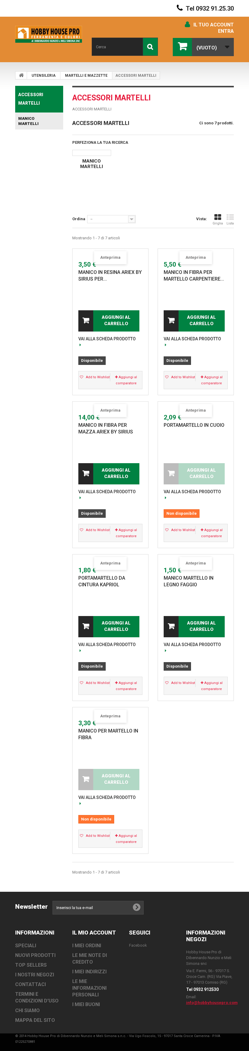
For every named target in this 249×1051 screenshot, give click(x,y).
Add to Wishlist (97, 377)
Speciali (25, 945)
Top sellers (31, 965)
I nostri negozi (34, 975)
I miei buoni (86, 1004)
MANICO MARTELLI (28, 121)
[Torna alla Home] (21, 75)
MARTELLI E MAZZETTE (86, 75)
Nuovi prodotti (35, 955)
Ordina (78, 219)
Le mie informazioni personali (89, 988)
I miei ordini (86, 945)
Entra (226, 31)
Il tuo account (213, 25)
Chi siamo (27, 1010)
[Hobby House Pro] (48, 34)
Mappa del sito (35, 1020)
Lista (230, 223)
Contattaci (30, 984)
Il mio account (94, 932)
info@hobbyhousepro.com (212, 1002)
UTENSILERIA (44, 75)
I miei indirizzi (89, 972)
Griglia (218, 223)
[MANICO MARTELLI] (91, 153)
